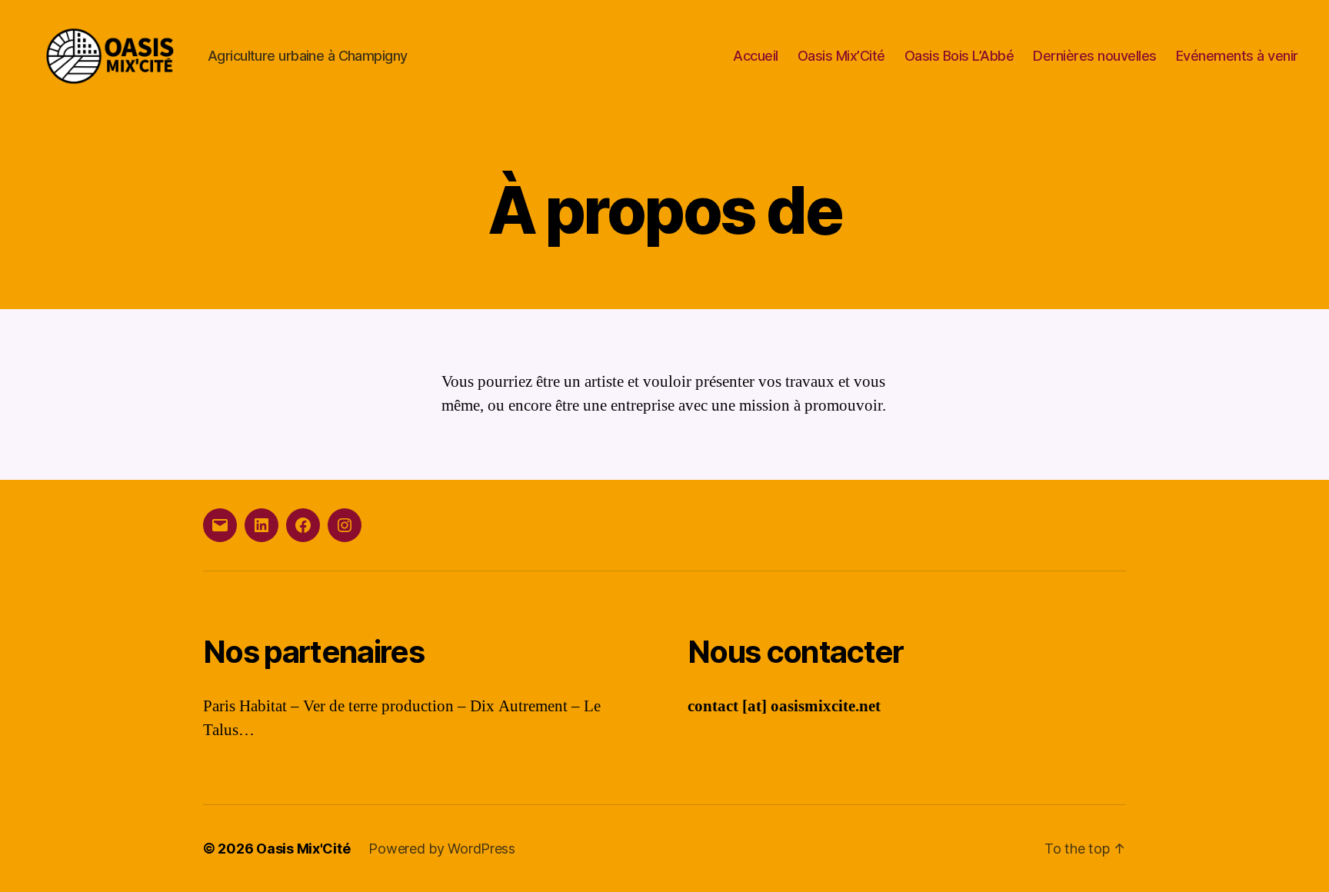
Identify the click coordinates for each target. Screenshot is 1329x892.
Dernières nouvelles (1095, 56)
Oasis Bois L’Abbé (959, 56)
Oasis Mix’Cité (841, 56)
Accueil (755, 56)
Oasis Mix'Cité (303, 848)
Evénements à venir (1237, 56)
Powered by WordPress (441, 848)
